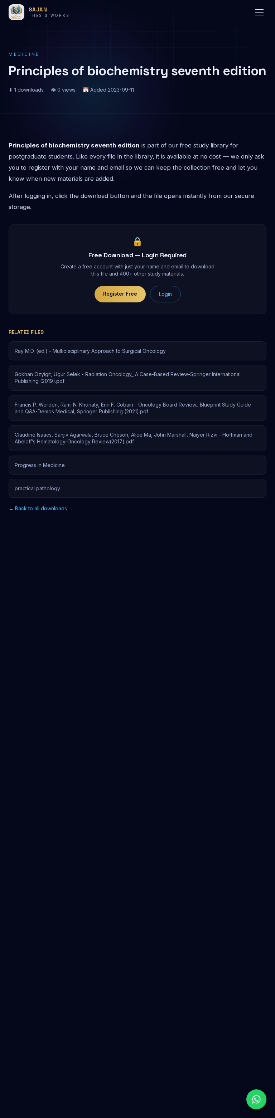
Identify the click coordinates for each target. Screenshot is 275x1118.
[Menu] (259, 12)
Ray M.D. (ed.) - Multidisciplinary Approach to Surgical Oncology (90, 351)
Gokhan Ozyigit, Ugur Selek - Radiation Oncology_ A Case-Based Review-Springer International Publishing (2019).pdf (128, 377)
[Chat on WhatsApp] (256, 1099)
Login (165, 294)
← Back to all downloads (38, 508)
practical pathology (37, 488)
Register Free (120, 294)
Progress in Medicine (40, 465)
